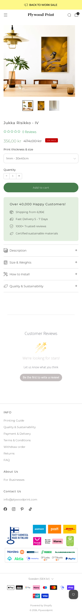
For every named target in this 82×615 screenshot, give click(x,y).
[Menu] (6, 15)
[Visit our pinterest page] (22, 509)
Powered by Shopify (41, 605)
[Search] (69, 15)
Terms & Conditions (17, 440)
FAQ (7, 460)
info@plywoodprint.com (20, 499)
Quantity (10, 170)
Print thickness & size (18, 149)
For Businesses (14, 480)
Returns (9, 453)
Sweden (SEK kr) (39, 578)
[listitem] (41, 5)
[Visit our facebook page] (5, 509)
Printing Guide (14, 420)
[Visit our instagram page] (13, 509)
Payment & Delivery (17, 433)
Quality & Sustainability (20, 427)
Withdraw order (14, 447)
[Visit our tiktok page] (30, 509)
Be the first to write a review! (41, 377)
